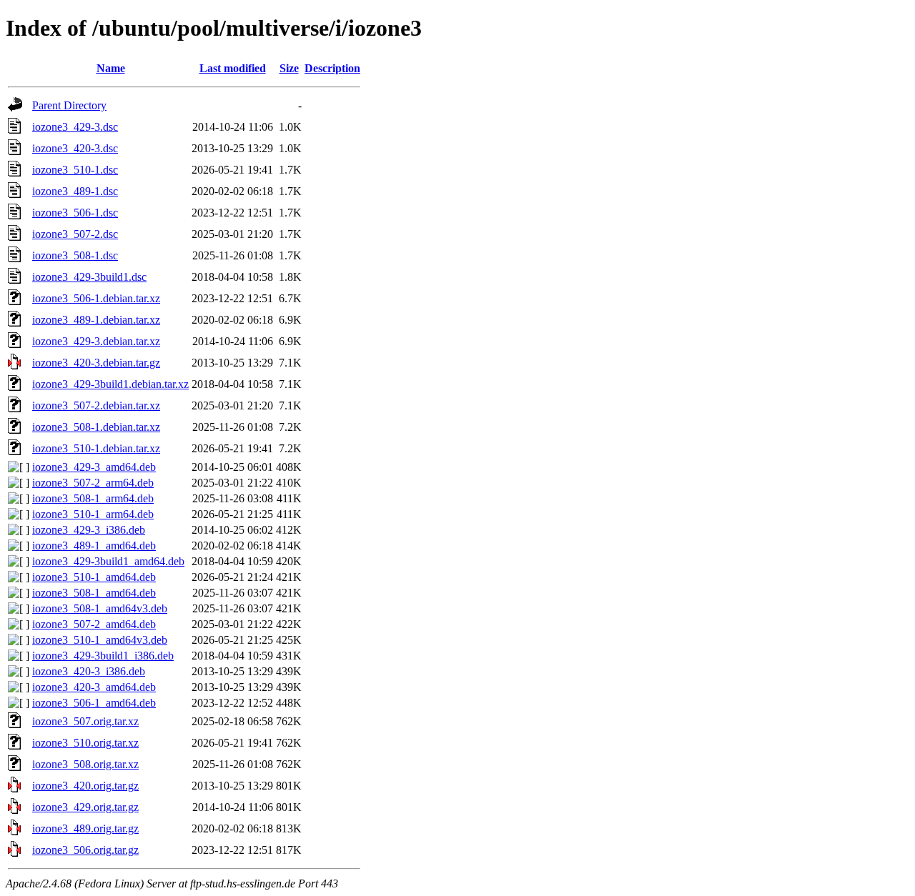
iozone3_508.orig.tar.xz (85, 764)
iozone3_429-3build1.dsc (89, 277)
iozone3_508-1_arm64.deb (93, 498)
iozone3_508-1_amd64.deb (94, 593)
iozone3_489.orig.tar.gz (85, 828)
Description (332, 68)
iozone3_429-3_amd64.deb (94, 467)
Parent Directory (69, 105)
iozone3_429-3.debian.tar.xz (96, 341)
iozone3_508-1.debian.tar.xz (96, 427)
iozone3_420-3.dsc (75, 148)
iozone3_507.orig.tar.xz (85, 721)
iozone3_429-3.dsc (75, 127)
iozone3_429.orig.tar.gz (85, 807)
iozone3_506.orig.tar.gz (85, 850)
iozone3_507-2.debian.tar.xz (96, 405)
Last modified (232, 68)
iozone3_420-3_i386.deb (88, 671)
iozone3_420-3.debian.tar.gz (96, 363)
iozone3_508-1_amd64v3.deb (99, 608)
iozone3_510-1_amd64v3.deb (99, 640)
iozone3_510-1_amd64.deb (94, 577)
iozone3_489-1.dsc (75, 191)
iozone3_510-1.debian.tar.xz (96, 448)
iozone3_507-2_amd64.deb (94, 624)
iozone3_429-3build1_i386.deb (103, 655)
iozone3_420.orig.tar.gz (85, 786)
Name (111, 68)
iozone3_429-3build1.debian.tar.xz (110, 384)
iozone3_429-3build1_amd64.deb (108, 561)
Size (289, 68)
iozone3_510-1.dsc (75, 170)
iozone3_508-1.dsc (75, 255)
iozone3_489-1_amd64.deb (94, 545)
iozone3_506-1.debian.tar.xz (96, 298)
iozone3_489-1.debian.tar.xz (96, 320)
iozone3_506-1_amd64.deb (94, 703)
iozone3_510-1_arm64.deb (93, 514)
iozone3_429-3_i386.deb (88, 530)
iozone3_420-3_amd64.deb (94, 687)
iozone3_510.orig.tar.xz (85, 743)
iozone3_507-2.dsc (75, 234)
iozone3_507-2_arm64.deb (93, 483)
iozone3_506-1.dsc (75, 212)
